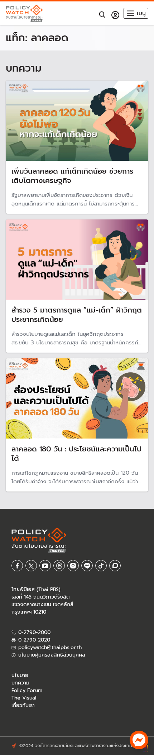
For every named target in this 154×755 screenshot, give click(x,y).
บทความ (20, 683)
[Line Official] (87, 565)
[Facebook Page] (17, 565)
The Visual (23, 698)
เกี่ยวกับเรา (23, 705)
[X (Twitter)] (31, 565)
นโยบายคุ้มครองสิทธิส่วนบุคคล (51, 655)
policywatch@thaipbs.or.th (50, 647)
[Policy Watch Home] (24, 13)
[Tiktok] (101, 565)
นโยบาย (19, 675)
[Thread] (59, 565)
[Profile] (115, 15)
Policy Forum (26, 690)
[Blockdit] (115, 565)
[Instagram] (73, 565)
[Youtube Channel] (45, 565)
